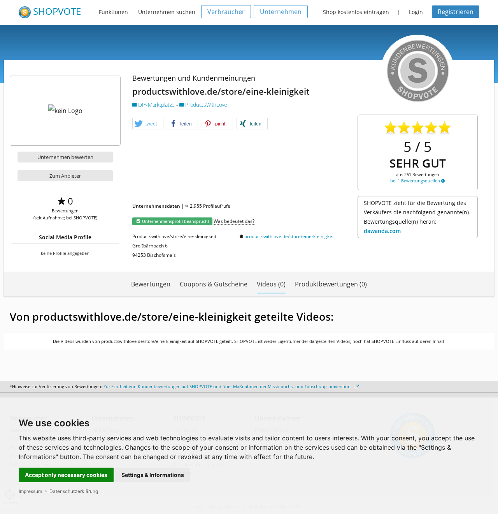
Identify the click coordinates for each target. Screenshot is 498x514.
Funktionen (113, 12)
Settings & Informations (152, 475)
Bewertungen (150, 284)
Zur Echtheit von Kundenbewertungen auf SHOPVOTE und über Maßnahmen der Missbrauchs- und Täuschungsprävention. (228, 386)
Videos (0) (271, 284)
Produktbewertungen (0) (331, 284)
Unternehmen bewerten (65, 157)
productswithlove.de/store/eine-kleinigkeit (289, 236)
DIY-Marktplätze (156, 104)
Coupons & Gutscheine (213, 284)
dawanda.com (382, 231)
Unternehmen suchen (166, 12)
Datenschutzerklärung (73, 491)
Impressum (30, 491)
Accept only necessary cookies (66, 475)
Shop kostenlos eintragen (356, 12)
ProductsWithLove (205, 104)
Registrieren (455, 11)
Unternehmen (281, 11)
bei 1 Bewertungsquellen (415, 181)
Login (416, 12)
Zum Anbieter (65, 175)
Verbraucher (226, 11)
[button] (148, 124)
